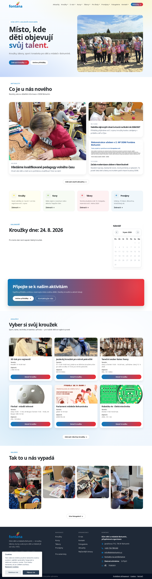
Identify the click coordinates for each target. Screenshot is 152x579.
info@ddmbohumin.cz (113, 552)
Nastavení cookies (12, 567)
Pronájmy (59, 548)
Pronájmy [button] (105, 4)
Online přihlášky (39, 62)
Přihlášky (136, 4)
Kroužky (58, 537)
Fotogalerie (115, 4)
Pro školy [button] (95, 4)
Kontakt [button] (124, 4)
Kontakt (81, 540)
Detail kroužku (30, 377)
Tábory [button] (86, 4)
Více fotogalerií (75, 516)
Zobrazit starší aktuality (75, 182)
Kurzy (57, 540)
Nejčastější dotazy (85, 551)
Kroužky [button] (64, 4)
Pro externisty (60, 554)
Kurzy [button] (79, 4)
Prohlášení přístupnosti (121, 576)
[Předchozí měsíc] (117, 232)
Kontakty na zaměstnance (115, 557)
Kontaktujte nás (45, 298)
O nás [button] (72, 4)
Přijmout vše (31, 572)
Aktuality (56, 4)
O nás (80, 537)
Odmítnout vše (13, 572)
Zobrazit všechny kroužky (75, 437)
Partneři (140, 576)
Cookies (133, 576)
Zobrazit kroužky (18, 62)
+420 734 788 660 (111, 548)
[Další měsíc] (138, 232)
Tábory (58, 544)
